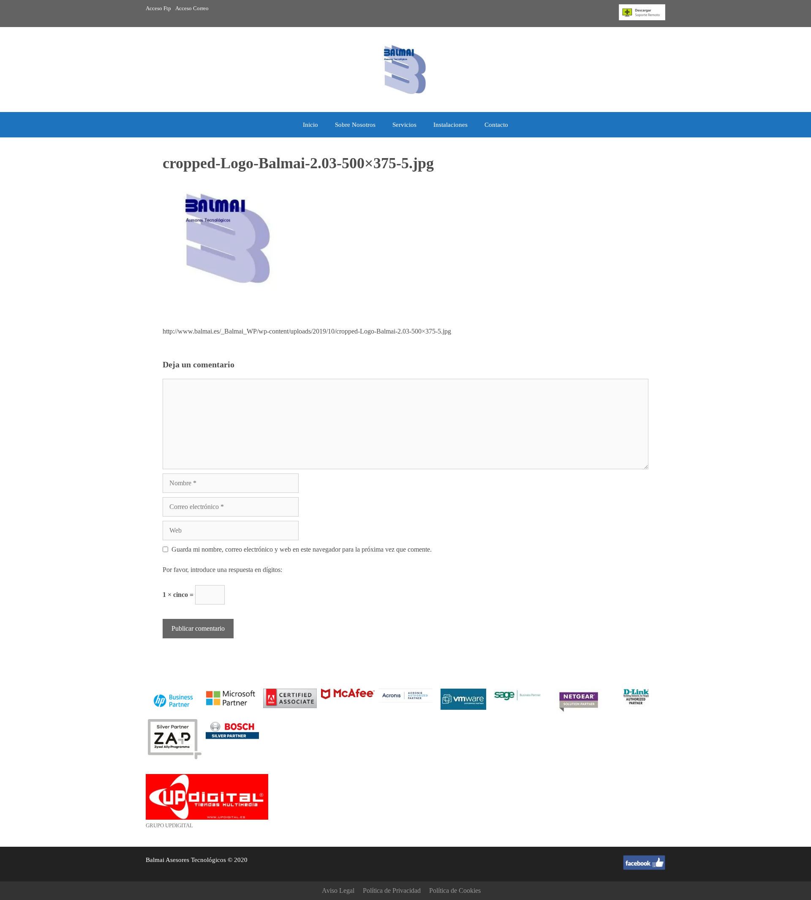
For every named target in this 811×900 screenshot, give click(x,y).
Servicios (404, 124)
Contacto (496, 124)
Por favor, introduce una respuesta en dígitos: (222, 569)
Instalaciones (450, 124)
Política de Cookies (455, 890)
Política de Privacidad (392, 890)
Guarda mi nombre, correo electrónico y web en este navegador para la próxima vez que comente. (301, 549)
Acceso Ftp (158, 8)
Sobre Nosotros (355, 124)
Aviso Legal (338, 890)
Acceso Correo (192, 8)
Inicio (310, 124)
